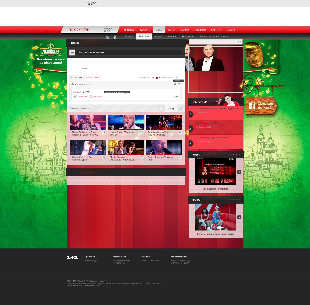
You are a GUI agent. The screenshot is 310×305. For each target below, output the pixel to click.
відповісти (82, 96)
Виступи (144, 36)
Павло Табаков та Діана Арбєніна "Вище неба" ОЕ (85, 133)
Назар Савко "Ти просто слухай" (122, 133)
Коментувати (92, 77)
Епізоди (129, 36)
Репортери (188, 36)
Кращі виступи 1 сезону (214, 36)
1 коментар (77, 77)
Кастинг (216, 30)
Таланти (145, 30)
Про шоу (129, 30)
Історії (158, 36)
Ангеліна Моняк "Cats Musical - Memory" (159, 133)
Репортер (200, 30)
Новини (184, 30)
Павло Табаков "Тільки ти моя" (160, 158)
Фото (171, 30)
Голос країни (92, 3)
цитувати (98, 96)
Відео (159, 30)
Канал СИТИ (77, 3)
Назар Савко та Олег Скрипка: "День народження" (82, 158)
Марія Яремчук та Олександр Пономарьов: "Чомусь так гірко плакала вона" (123, 158)
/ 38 (171, 108)
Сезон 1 (231, 30)
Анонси (171, 36)
